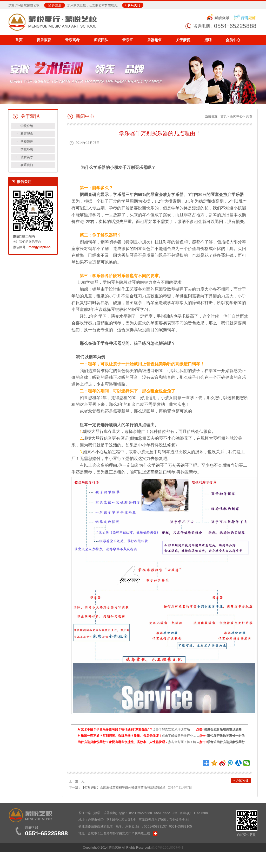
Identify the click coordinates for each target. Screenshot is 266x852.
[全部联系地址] (155, 833)
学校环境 (27, 149)
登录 (51, 5)
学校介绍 (27, 126)
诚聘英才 (27, 157)
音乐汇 (127, 40)
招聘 (208, 40)
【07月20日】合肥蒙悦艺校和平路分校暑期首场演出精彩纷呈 (123, 787)
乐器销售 (154, 40)
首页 (19, 40)
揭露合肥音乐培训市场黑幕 (223, 729)
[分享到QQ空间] (214, 763)
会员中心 (233, 40)
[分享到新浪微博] (222, 763)
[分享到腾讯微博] (230, 763)
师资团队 (101, 40)
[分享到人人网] (238, 763)
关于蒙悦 (183, 40)
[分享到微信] (246, 763)
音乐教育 (44, 40)
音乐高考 (72, 40)
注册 (58, 5)
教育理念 (27, 134)
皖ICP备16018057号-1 (167, 847)
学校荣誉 (27, 141)
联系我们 (27, 165)
